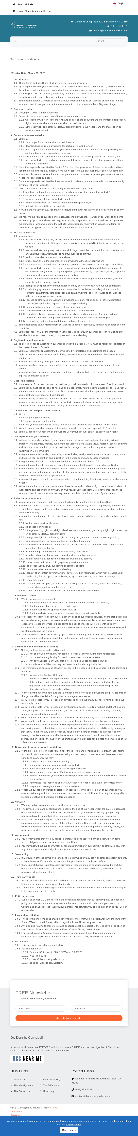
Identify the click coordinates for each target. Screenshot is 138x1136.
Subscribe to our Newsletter (69, 1018)
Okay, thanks (69, 1130)
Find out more (73, 1124)
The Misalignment (23, 1085)
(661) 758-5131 (24, 3)
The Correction (22, 1091)
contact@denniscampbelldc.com (33, 11)
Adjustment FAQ (51, 1079)
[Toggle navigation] (15, 41)
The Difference (51, 1085)
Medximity (54, 1108)
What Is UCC (21, 1079)
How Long (48, 1091)
